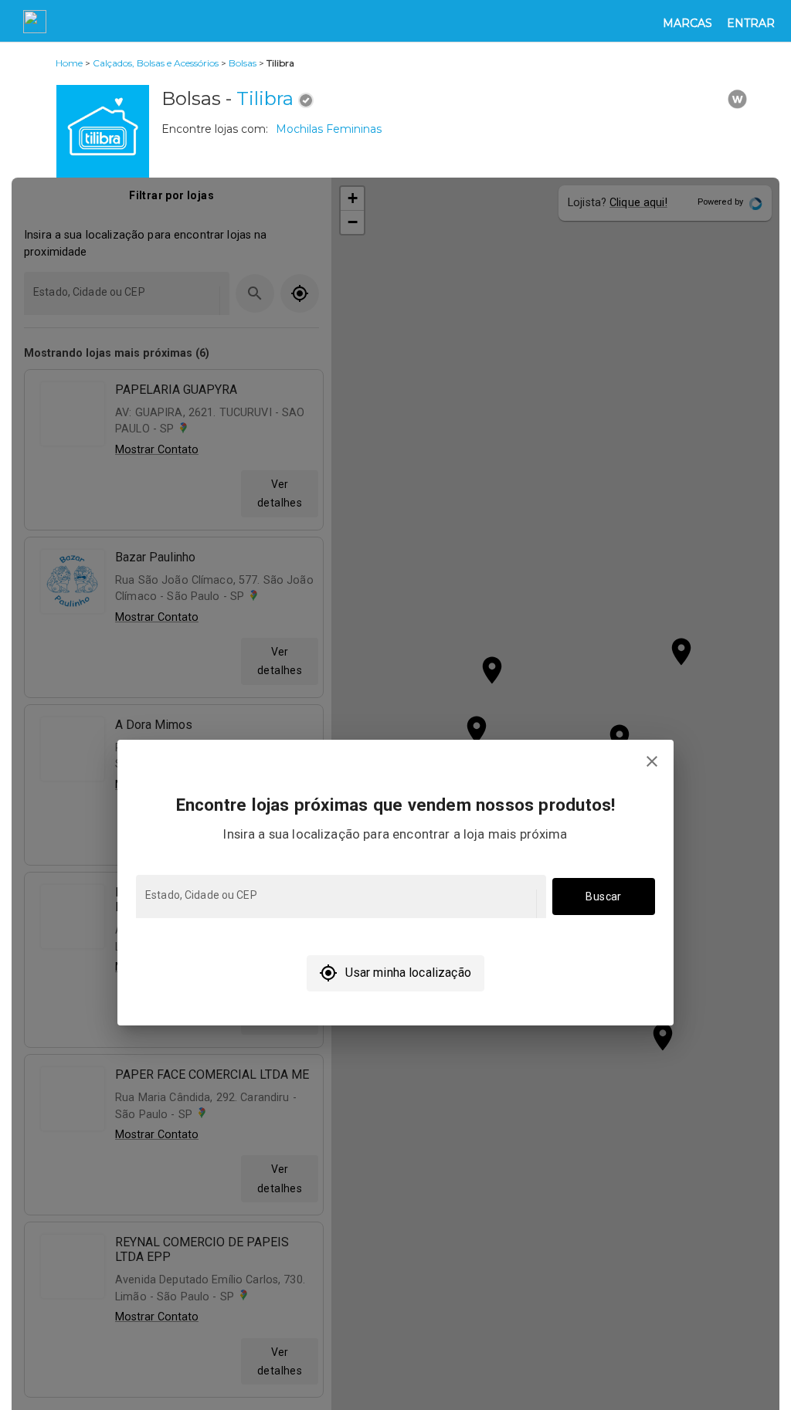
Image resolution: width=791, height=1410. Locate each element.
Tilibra (265, 98)
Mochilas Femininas (329, 129)
